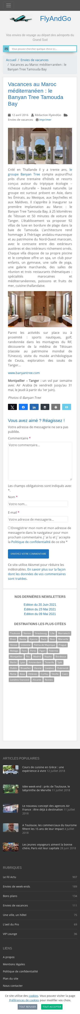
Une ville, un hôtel (14, 915)
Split (59, 662)
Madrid (37, 656)
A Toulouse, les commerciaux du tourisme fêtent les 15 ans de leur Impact (49, 827)
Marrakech (64, 633)
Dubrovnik (62, 668)
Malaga (14, 650)
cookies (33, 996)
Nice (52, 639)
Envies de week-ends (16, 886)
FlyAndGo (55, 18)
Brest (13, 639)
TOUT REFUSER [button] (27, 1006)
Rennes (49, 679)
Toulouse (15, 633)
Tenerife (49, 662)
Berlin (13, 662)
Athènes (32, 674)
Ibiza (22, 674)
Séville (55, 674)
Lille (52, 633)
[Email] (66, 407)
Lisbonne (25, 645)
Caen (65, 674)
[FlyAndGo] (20, 18)
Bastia (22, 639)
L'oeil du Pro (11, 924)
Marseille (63, 639)
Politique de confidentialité (30, 542)
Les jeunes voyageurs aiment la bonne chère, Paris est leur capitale (47, 846)
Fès (28, 656)
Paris (43, 639)
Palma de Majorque (44, 645)
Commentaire (19, 438)
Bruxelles (26, 668)
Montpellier (16, 656)
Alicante (37, 679)
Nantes (27, 633)
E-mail (13, 512)
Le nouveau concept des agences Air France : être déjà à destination (46, 808)
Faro (24, 650)
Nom (13, 497)
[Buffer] (45, 407)
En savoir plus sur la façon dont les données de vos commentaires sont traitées (37, 574)
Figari (42, 650)
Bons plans (10, 896)
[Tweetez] (12, 407)
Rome (13, 674)
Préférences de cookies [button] (24, 1000)
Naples (48, 656)
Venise (13, 645)
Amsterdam (35, 662)
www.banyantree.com (24, 373)
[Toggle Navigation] (8, 5)
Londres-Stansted (19, 679)
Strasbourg (41, 633)
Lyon (22, 662)
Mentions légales (14, 964)
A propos (9, 957)
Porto (33, 650)
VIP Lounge (10, 934)
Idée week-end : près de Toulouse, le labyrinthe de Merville (46, 788)
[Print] (55, 407)
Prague (62, 645)
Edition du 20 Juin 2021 (40, 604)
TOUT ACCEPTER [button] (52, 1006)
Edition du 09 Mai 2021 (40, 614)
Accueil (11, 60)
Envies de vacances (35, 60)
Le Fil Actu (9, 877)
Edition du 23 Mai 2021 (40, 609)
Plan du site (10, 978)
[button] (28, 554)
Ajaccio (33, 639)
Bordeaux (61, 656)
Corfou (44, 674)
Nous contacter (13, 986)
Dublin (13, 668)
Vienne (38, 668)
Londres (49, 668)
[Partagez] (23, 407)
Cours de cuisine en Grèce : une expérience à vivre (43, 769)
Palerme (53, 650)
